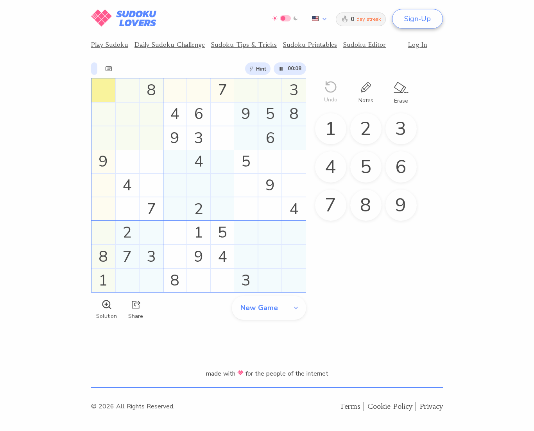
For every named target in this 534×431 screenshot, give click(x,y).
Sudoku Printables (310, 44)
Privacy (431, 406)
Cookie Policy (389, 406)
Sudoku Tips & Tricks (244, 44)
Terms (349, 406)
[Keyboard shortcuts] (109, 69)
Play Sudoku (109, 44)
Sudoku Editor (364, 44)
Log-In (417, 44)
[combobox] (318, 18)
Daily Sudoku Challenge (169, 44)
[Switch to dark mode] (285, 18)
